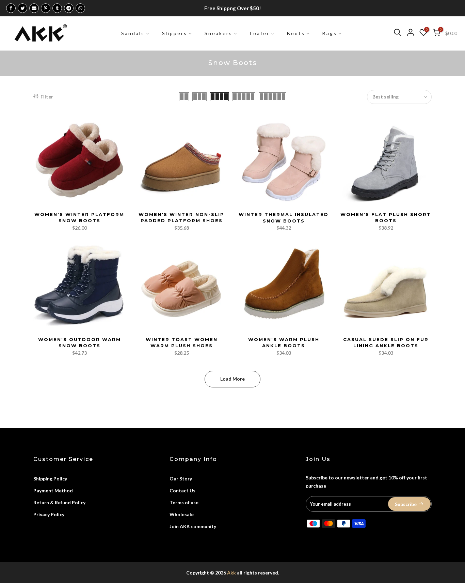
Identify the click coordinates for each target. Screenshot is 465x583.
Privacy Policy (48, 514)
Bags (329, 33)
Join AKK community (193, 526)
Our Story (181, 478)
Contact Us (182, 490)
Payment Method (53, 490)
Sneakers (219, 33)
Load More (232, 379)
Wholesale (182, 514)
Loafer (260, 33)
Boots (296, 33)
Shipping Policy (50, 478)
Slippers (174, 33)
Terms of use (184, 502)
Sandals (133, 33)
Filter (47, 96)
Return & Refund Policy (59, 502)
